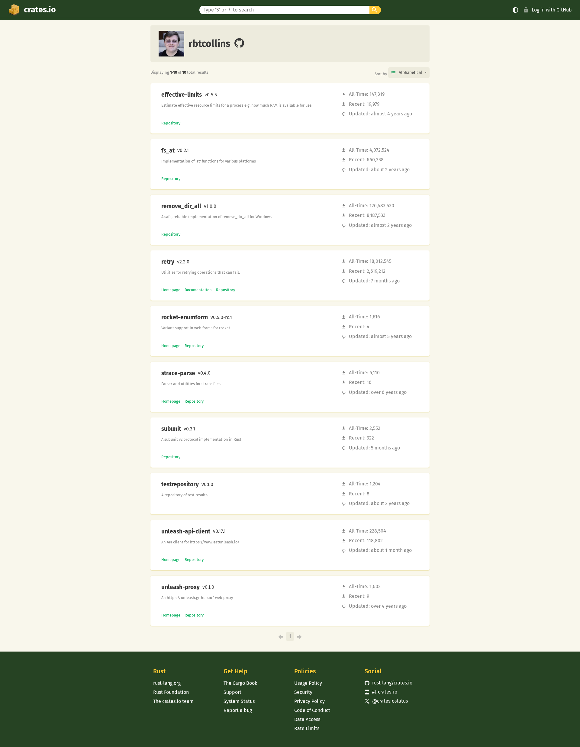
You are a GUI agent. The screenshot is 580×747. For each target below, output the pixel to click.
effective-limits (181, 95)
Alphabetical (410, 72)
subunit (171, 429)
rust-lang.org (167, 683)
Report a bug (238, 710)
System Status (239, 701)
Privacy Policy (309, 701)
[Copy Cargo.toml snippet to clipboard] (222, 94)
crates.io (40, 9)
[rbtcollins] (239, 43)
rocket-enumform (184, 317)
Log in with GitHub (552, 10)
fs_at (168, 150)
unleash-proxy (180, 587)
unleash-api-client (185, 531)
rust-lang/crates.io (388, 683)
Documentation (198, 290)
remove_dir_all (181, 206)
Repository (170, 123)
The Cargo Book (240, 683)
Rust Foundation (171, 692)
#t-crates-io (381, 692)
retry (167, 262)
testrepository (180, 484)
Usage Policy (308, 683)
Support (232, 692)
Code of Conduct (312, 710)
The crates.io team (173, 701)
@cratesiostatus (386, 701)
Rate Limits (306, 728)
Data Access (307, 719)
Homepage (170, 290)
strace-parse (178, 373)
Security (303, 692)
